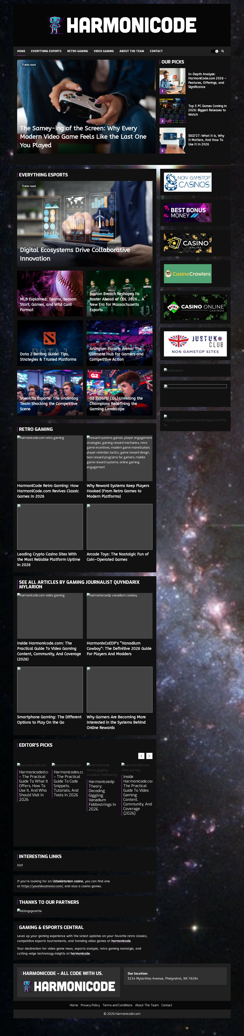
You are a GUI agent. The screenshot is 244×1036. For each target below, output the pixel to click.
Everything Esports (46, 51)
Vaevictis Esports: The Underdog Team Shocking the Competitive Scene (49, 403)
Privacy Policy (90, 1005)
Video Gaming (104, 51)
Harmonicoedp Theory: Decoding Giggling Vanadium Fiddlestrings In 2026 (102, 795)
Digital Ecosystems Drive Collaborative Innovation (84, 224)
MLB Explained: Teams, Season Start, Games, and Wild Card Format (48, 304)
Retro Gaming (77, 51)
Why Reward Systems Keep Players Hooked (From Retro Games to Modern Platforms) (119, 458)
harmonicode (121, 941)
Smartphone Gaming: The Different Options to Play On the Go (50, 690)
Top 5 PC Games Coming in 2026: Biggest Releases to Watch (172, 111)
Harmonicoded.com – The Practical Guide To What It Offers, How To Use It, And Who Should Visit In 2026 (33, 786)
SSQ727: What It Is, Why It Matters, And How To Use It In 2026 (172, 141)
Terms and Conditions (117, 1005)
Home (21, 51)
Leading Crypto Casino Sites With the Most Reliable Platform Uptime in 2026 (50, 527)
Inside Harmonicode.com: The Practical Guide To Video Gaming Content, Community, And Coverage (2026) (50, 616)
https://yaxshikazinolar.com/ (42, 886)
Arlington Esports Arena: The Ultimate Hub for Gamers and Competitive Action (117, 354)
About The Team (132, 51)
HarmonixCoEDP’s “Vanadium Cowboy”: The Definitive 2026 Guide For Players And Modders (119, 616)
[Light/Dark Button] (214, 51)
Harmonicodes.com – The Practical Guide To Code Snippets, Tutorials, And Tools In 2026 (68, 783)
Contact (156, 51)
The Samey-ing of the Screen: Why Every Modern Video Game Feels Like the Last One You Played (86, 107)
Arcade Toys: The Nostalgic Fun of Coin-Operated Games (119, 527)
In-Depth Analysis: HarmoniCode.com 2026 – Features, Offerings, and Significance (172, 81)
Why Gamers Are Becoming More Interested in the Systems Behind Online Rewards (119, 690)
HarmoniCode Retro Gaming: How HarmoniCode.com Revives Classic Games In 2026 (50, 458)
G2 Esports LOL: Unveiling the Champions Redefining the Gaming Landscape (116, 403)
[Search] (222, 51)
